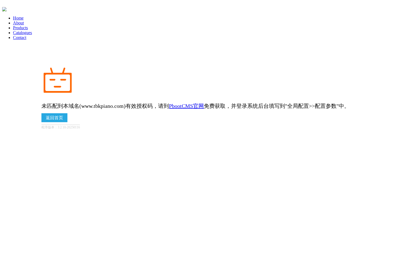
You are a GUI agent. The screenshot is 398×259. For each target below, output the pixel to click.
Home (18, 18)
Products (20, 27)
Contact (19, 37)
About (18, 23)
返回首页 (54, 117)
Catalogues (22, 32)
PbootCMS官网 (186, 106)
